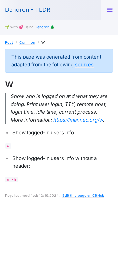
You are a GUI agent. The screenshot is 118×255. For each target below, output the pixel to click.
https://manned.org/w (78, 120)
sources (84, 64)
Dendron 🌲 (45, 27)
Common (27, 42)
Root (9, 42)
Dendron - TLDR (27, 9)
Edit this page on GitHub (83, 195)
